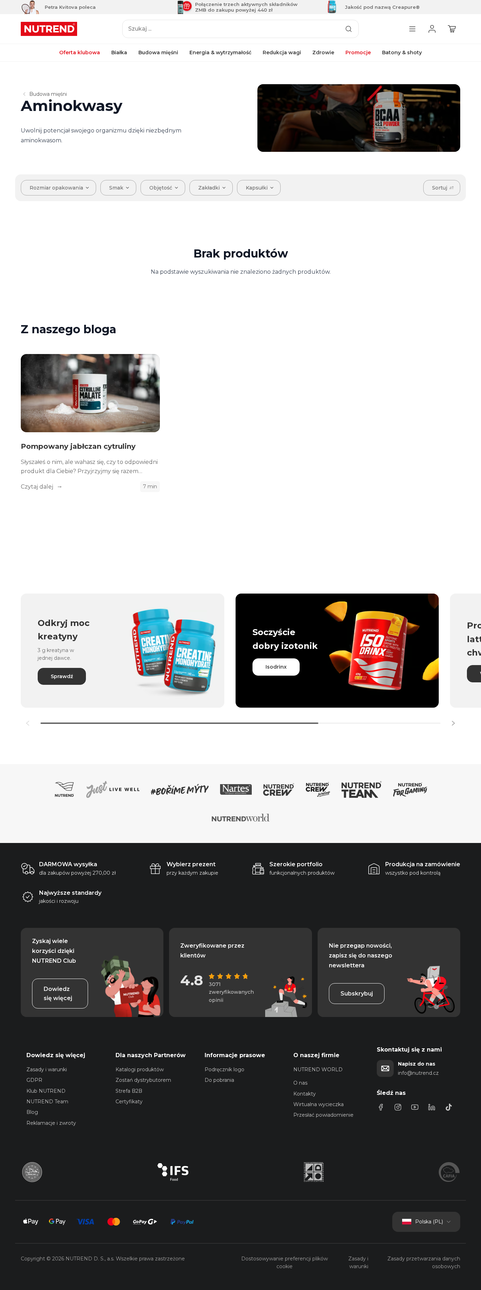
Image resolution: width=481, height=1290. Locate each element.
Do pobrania (219, 1080)
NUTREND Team (47, 1101)
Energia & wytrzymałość (220, 52)
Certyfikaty (129, 1101)
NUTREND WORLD (318, 1069)
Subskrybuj (357, 993)
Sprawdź (62, 676)
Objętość (160, 188)
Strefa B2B (128, 1091)
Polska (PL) (429, 1221)
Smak (116, 188)
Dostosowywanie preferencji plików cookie (284, 1262)
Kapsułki (257, 188)
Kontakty (304, 1094)
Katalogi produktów (139, 1069)
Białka (119, 52)
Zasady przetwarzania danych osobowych (423, 1262)
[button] (453, 723)
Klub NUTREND (45, 1091)
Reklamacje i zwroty (51, 1123)
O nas (300, 1083)
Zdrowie (323, 52)
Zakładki (209, 188)
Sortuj (439, 188)
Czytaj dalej (38, 486)
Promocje (358, 52)
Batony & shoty (402, 52)
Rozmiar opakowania (56, 188)
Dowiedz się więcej (58, 993)
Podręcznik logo (224, 1069)
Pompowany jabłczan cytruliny (78, 446)
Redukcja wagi (282, 52)
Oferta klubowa (79, 52)
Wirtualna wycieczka (318, 1104)
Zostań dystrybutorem (143, 1080)
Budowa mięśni (158, 52)
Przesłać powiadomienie (323, 1115)
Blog (32, 1112)
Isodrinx (276, 667)
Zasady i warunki (46, 1069)
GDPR (34, 1080)
